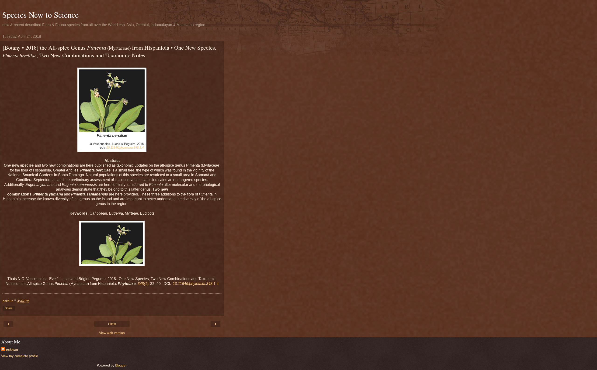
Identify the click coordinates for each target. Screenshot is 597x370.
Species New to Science (40, 14)
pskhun (12, 349)
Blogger (120, 365)
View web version (112, 333)
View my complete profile (19, 356)
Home (112, 323)
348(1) (143, 284)
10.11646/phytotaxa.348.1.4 (125, 147)
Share (9, 308)
